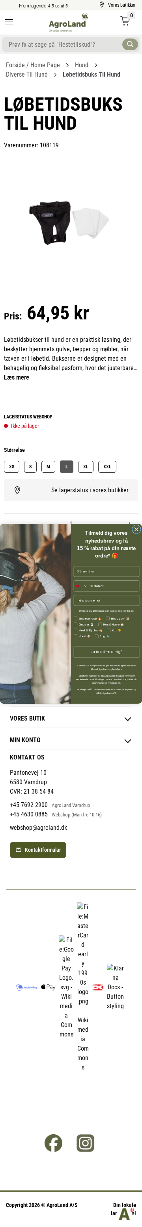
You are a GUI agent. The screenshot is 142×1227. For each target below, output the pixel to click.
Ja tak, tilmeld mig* (106, 651)
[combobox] (80, 586)
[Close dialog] (137, 529)
